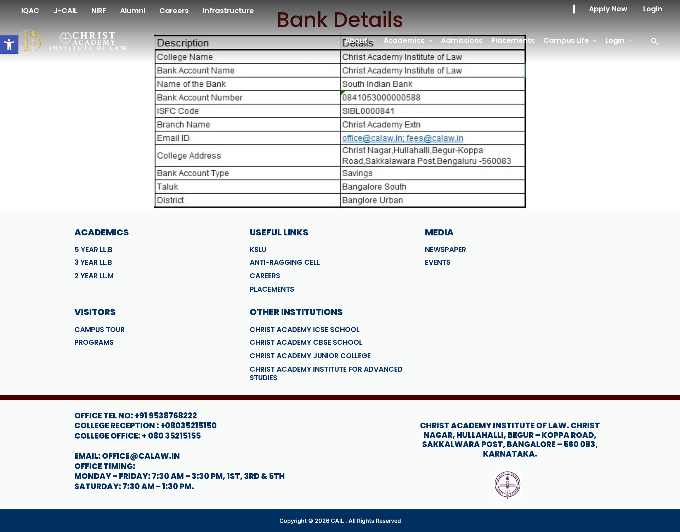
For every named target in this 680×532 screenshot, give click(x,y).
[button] (9, 44)
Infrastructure (228, 11)
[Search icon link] (655, 42)
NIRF (98, 11)
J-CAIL (65, 11)
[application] (371, 40)
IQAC (30, 11)
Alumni (132, 11)
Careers (174, 11)
